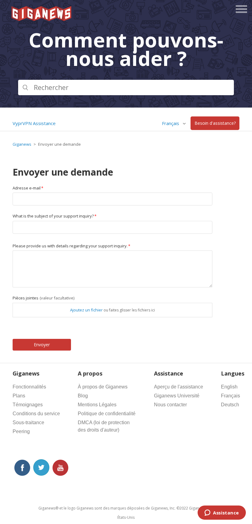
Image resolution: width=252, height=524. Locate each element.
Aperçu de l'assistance (178, 386)
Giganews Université (176, 395)
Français (230, 395)
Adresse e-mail (27, 188)
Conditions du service (36, 413)
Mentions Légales (97, 404)
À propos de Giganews (103, 386)
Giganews (22, 144)
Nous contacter (170, 404)
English (229, 386)
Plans (19, 395)
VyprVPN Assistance (34, 123)
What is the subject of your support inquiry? (53, 216)
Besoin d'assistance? (215, 123)
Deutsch (230, 404)
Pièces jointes (43, 298)
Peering (21, 431)
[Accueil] (41, 19)
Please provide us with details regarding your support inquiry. (70, 246)
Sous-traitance (28, 422)
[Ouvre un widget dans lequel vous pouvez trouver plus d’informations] (222, 513)
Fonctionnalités (29, 386)
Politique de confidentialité (107, 413)
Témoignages (28, 404)
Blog (83, 395)
